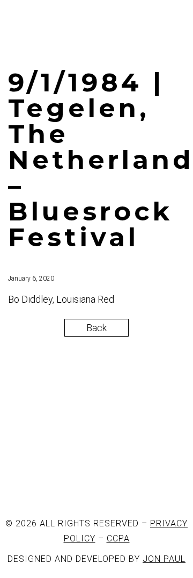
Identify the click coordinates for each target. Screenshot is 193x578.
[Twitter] (47, 481)
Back (96, 327)
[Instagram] (76, 481)
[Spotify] (134, 481)
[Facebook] (18, 481)
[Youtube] (105, 481)
